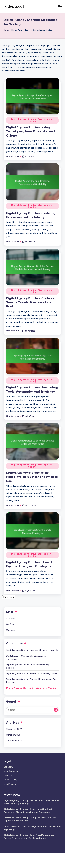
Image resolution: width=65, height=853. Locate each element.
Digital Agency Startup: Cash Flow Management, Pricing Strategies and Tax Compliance (30, 836)
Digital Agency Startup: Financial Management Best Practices (31, 681)
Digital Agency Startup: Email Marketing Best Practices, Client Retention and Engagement (28, 810)
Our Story (11, 624)
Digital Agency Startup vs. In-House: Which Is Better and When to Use (32, 477)
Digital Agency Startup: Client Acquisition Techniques (26, 657)
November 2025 (14, 729)
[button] (56, 710)
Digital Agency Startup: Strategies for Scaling (32, 120)
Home (6, 30)
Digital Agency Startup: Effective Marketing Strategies (27, 666)
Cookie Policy (10, 779)
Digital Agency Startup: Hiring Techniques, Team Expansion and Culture (30, 131)
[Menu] (59, 6)
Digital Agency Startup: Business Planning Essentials (32, 650)
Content (10, 629)
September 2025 (14, 740)
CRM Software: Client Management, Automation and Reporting (32, 828)
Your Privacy (10, 784)
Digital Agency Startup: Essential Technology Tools (31, 673)
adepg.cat (14, 6)
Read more (8, 597)
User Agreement (11, 771)
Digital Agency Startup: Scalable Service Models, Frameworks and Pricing (30, 302)
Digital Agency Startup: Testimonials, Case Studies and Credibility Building (31, 802)
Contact (10, 618)
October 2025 (13, 734)
